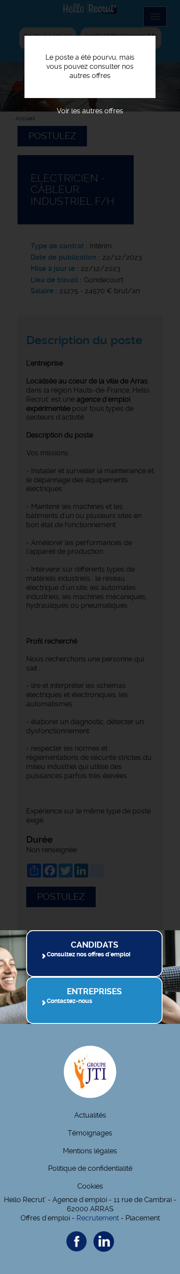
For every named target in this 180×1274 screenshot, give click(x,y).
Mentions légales (90, 1151)
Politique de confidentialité (90, 1168)
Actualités (90, 1115)
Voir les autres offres (90, 111)
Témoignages (90, 1133)
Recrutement (97, 1218)
